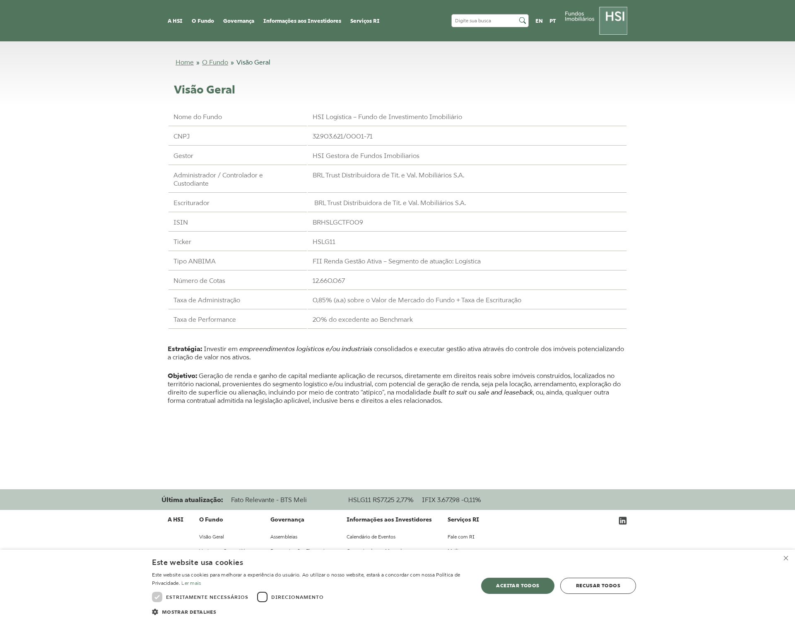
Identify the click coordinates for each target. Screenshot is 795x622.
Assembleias (283, 536)
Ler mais (191, 583)
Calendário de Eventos (371, 536)
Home (185, 62)
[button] (310, 611)
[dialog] (397, 586)
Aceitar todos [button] (517, 585)
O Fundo (215, 62)
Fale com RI (461, 536)
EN (539, 21)
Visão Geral (211, 536)
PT (552, 21)
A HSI (175, 21)
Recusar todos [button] (598, 585)
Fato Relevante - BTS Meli (269, 499)
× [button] (786, 558)
